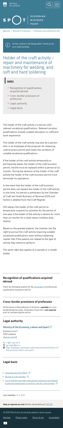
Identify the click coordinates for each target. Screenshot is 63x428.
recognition (39, 287)
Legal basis (16, 108)
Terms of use (38, 417)
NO (51, 404)
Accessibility (54, 417)
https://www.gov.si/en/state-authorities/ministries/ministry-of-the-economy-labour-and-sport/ (32, 349)
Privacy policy (21, 417)
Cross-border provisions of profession (24, 97)
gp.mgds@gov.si (13, 345)
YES (47, 404)
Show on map (10, 337)
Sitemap (7, 417)
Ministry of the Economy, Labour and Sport (27, 327)
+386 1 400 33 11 (13, 343)
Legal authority (18, 103)
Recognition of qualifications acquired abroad (26, 89)
